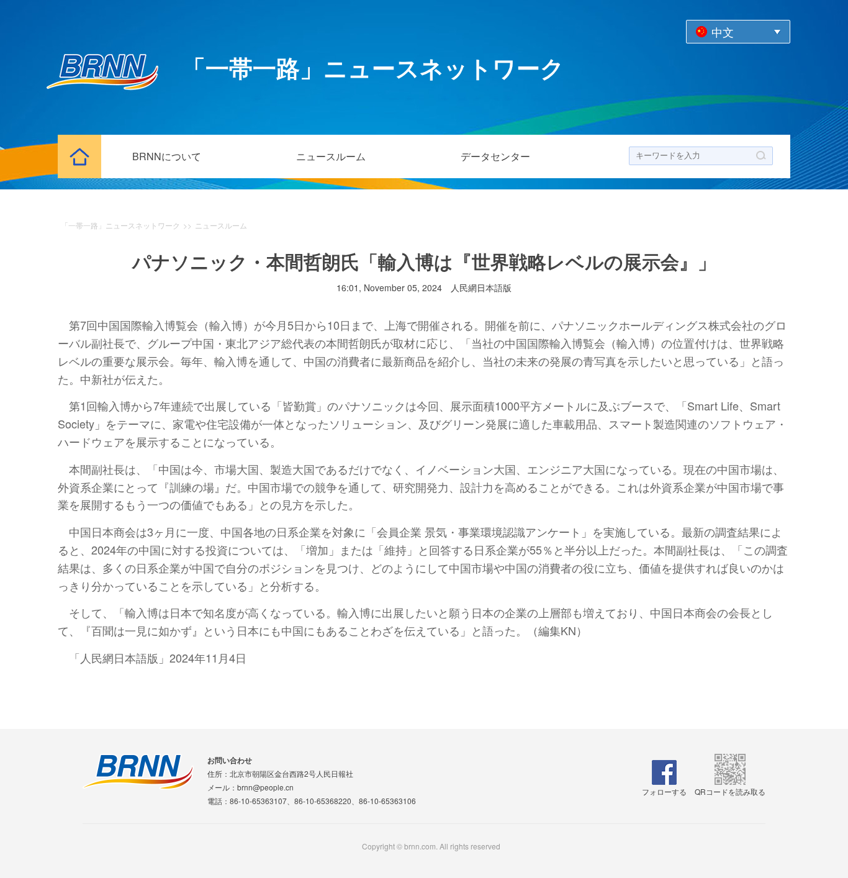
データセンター (495, 156)
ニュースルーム (331, 156)
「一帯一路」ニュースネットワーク (120, 225)
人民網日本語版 (481, 287)
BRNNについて (166, 156)
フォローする (664, 791)
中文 (722, 32)
